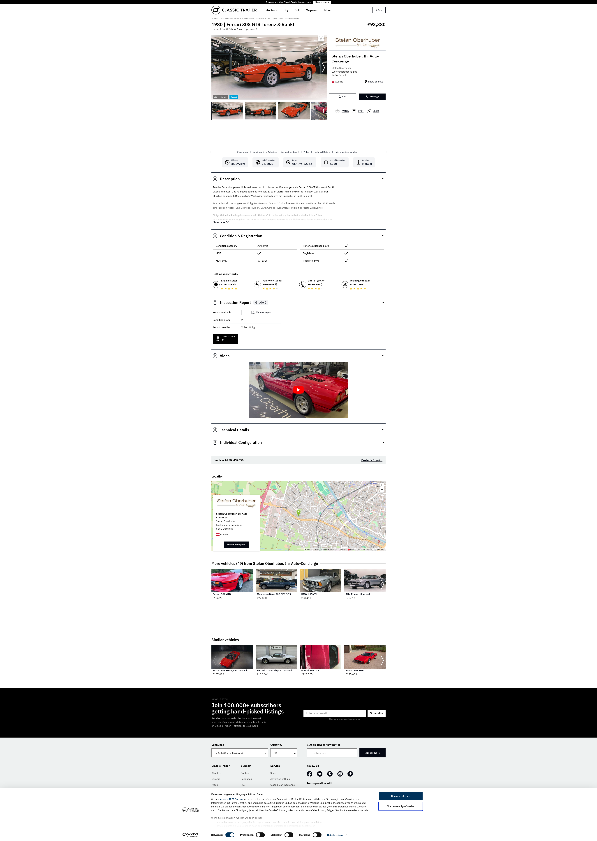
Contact (245, 773)
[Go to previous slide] (214, 68)
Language (217, 744)
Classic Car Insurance (282, 784)
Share (376, 110)
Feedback (246, 778)
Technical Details (322, 152)
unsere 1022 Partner (231, 799)
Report (234, 97)
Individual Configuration (346, 152)
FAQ (243, 784)
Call (344, 96)
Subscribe (376, 713)
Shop (273, 773)
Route (378, 486)
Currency (276, 744)
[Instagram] (340, 774)
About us (216, 773)
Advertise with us (280, 778)
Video (306, 152)
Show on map (375, 81)
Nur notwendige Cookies (400, 806)
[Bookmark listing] (321, 38)
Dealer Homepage (236, 544)
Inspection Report (290, 152)
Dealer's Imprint (371, 460)
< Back (215, 18)
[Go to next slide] (323, 68)
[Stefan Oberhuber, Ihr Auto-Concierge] (357, 42)
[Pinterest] (330, 774)
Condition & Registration (265, 152)
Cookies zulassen (400, 796)
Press (214, 784)
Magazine (312, 10)
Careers (215, 778)
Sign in (379, 10)
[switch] (260, 834)
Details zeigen (335, 835)
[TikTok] (350, 774)
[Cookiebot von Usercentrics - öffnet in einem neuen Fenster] (190, 835)
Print (360, 110)
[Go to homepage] (234, 10)
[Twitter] (319, 774)
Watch (345, 110)
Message (374, 96)
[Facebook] (309, 774)
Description (242, 152)
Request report (263, 312)
